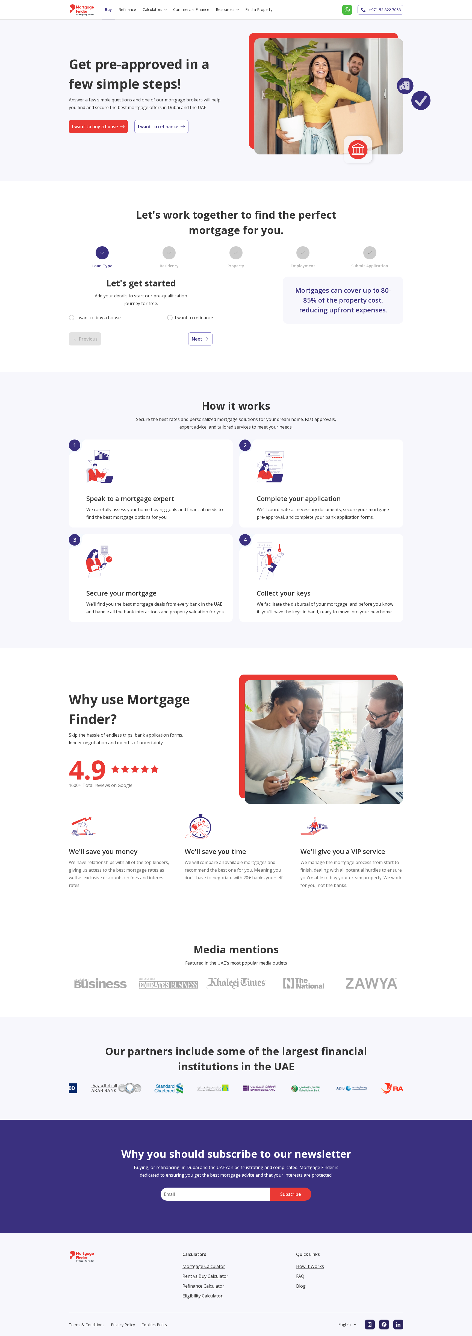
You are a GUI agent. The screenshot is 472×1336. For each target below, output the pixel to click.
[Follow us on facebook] (384, 1324)
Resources (225, 9)
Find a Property (258, 9)
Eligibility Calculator (202, 1296)
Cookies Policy (154, 1324)
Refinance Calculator (203, 1286)
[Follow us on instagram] (370, 1324)
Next (197, 339)
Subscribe (290, 1194)
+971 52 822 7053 (385, 9)
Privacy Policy (123, 1324)
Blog (301, 1286)
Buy (108, 9)
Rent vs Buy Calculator (205, 1276)
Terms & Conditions (86, 1324)
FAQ (300, 1276)
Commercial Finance (191, 9)
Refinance (127, 9)
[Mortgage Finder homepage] (82, 9)
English (344, 1324)
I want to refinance (158, 127)
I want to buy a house (95, 127)
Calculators (152, 9)
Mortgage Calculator (203, 1266)
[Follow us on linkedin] (398, 1324)
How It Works (310, 1266)
